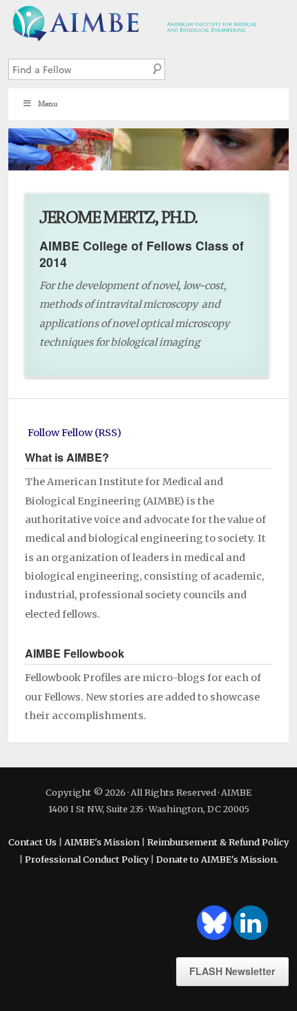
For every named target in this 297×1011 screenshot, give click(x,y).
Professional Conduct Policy (86, 859)
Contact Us (32, 841)
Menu (47, 104)
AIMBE (148, 21)
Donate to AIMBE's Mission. (217, 859)
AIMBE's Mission (102, 841)
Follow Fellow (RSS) (75, 432)
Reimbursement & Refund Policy (218, 841)
